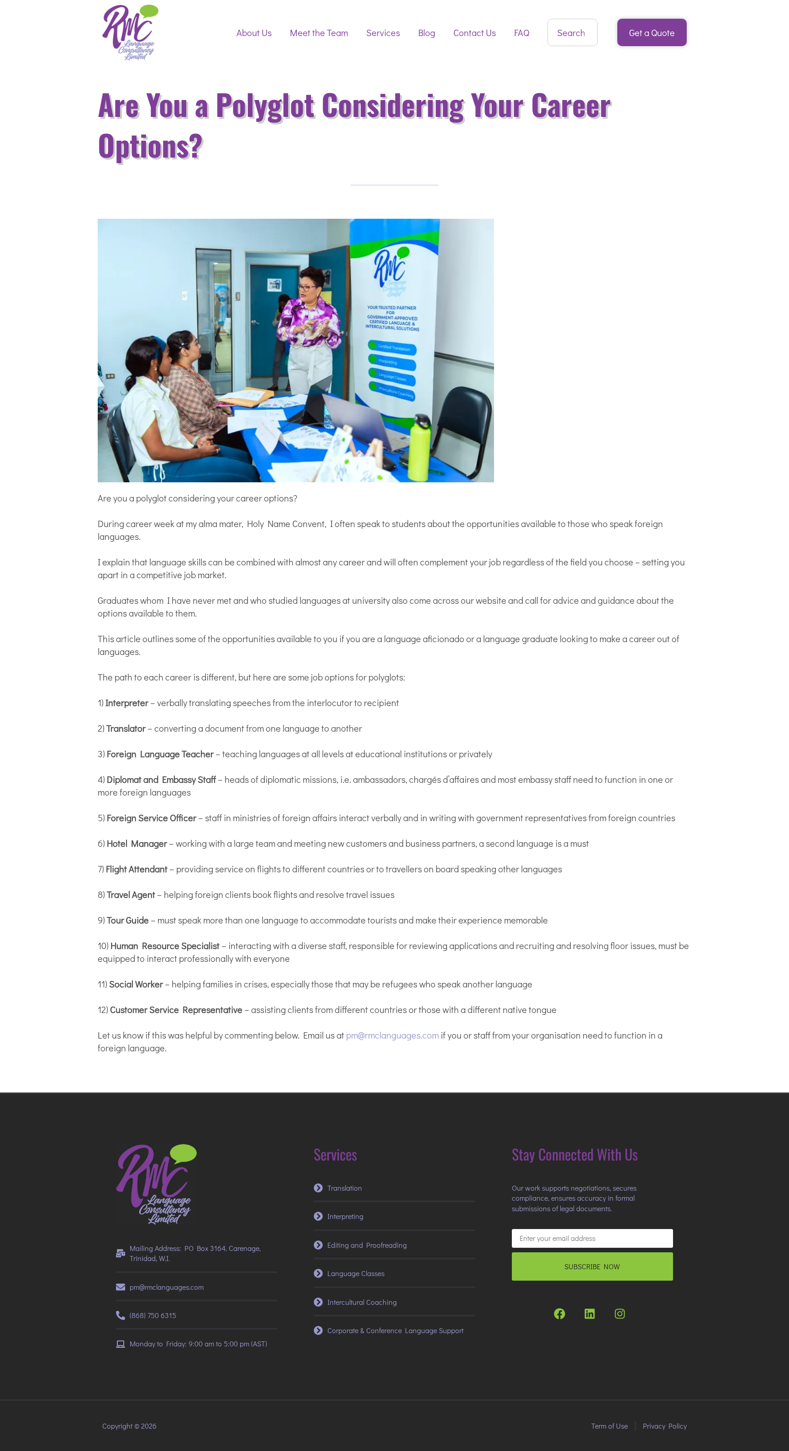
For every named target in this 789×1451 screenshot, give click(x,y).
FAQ (521, 32)
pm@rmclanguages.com (392, 1035)
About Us (254, 32)
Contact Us (474, 32)
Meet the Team (319, 32)
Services (383, 32)
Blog (426, 32)
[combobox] (572, 32)
